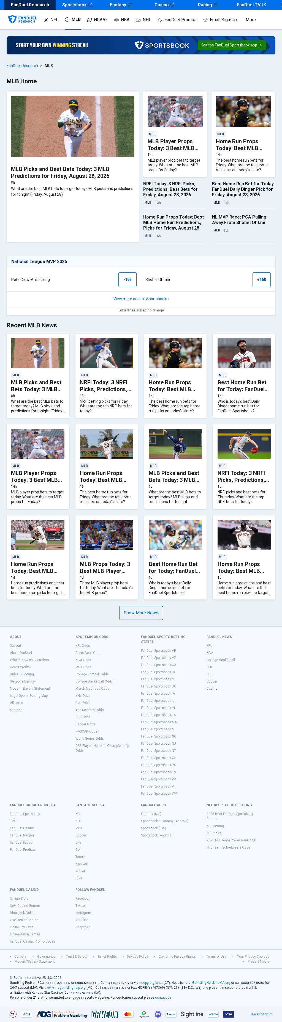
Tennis (80, 857)
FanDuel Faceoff (22, 842)
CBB (78, 878)
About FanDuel (21, 653)
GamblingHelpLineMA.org (211, 983)
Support (15, 646)
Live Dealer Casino (24, 920)
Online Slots (19, 899)
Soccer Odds (85, 724)
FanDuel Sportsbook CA (158, 665)
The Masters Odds (89, 710)
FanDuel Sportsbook (25, 814)
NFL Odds (82, 646)
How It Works (20, 667)
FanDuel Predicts (23, 850)
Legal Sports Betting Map (29, 696)
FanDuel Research (22, 65)
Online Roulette (22, 927)
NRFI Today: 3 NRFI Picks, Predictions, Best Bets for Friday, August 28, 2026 (170, 189)
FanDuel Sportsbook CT (158, 679)
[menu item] (22, 14)
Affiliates (16, 703)
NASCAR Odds (86, 731)
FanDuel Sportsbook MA (159, 722)
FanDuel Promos (180, 19)
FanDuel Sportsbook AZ (158, 658)
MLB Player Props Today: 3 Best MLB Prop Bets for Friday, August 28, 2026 (174, 151)
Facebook (82, 899)
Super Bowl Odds (88, 653)
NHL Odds (83, 696)
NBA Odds (83, 660)
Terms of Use (216, 957)
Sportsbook (74, 4)
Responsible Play (23, 681)
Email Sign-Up (223, 19)
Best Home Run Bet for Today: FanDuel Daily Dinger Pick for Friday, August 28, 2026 (243, 189)
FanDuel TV (249, 4)
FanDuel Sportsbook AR (158, 651)
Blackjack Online (23, 913)
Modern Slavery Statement (30, 688)
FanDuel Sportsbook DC (158, 686)
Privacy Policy (137, 957)
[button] (232, 45)
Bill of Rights (107, 957)
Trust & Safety (76, 957)
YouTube (81, 920)
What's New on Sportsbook (30, 660)
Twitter (80, 906)
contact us (163, 997)
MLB (76, 19)
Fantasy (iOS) (151, 814)
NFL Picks (214, 833)
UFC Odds (83, 717)
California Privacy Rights (177, 957)
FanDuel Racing (22, 835)
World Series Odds (89, 739)
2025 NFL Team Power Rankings (231, 840)
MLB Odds (83, 667)
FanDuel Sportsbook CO (159, 672)
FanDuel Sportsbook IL (157, 701)
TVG (13, 821)
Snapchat (82, 927)
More (251, 19)
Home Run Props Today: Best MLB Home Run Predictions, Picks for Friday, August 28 (173, 222)
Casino (161, 4)
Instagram (83, 913)
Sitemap (16, 710)
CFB (78, 842)
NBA (125, 19)
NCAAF (101, 19)
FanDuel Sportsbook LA (158, 715)
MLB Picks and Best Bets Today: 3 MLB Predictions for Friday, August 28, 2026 (60, 172)
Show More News (141, 612)
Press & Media (258, 961)
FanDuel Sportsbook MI (158, 729)
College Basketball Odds (94, 681)
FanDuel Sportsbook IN (158, 708)
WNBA (80, 871)
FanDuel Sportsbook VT (158, 786)
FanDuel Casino (22, 828)
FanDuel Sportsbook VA (158, 779)
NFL (54, 19)
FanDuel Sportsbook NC (158, 736)
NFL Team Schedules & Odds (228, 847)
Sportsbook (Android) (157, 835)
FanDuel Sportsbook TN (158, 772)
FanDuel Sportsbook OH (159, 758)
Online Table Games (25, 934)
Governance (46, 957)
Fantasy (118, 4)
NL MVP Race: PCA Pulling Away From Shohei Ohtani (239, 219)
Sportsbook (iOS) (153, 828)
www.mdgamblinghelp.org (66, 988)
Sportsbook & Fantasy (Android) (164, 821)
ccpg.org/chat (152, 983)
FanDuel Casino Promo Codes (32, 941)
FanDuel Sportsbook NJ (158, 743)
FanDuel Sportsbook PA (158, 765)
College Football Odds (92, 674)
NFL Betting (215, 826)
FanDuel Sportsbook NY (158, 751)
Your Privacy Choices (253, 957)
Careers (21, 957)
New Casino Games (25, 906)
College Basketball (221, 660)
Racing (205, 4)
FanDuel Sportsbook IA (158, 693)
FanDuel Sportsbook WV (159, 793)
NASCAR (81, 864)
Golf (78, 850)
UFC (210, 674)
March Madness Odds (92, 688)
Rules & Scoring (22, 674)
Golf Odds (83, 703)
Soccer (212, 681)
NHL (147, 19)
